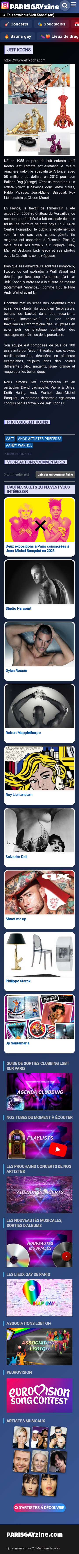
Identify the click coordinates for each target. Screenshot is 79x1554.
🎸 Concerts (16, 24)
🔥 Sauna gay (17, 36)
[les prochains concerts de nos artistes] (39, 1195)
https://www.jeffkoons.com (24, 60)
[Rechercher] (64, 5)
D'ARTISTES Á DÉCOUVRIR (41, 1507)
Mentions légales (48, 1548)
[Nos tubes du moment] (39, 1141)
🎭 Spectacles (51, 24)
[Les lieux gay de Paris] (39, 1298)
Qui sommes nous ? (20, 1548)
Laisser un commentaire (55, 474)
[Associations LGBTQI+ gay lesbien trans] (39, 1347)
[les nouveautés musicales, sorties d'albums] (39, 1249)
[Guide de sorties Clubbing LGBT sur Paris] (39, 1092)
